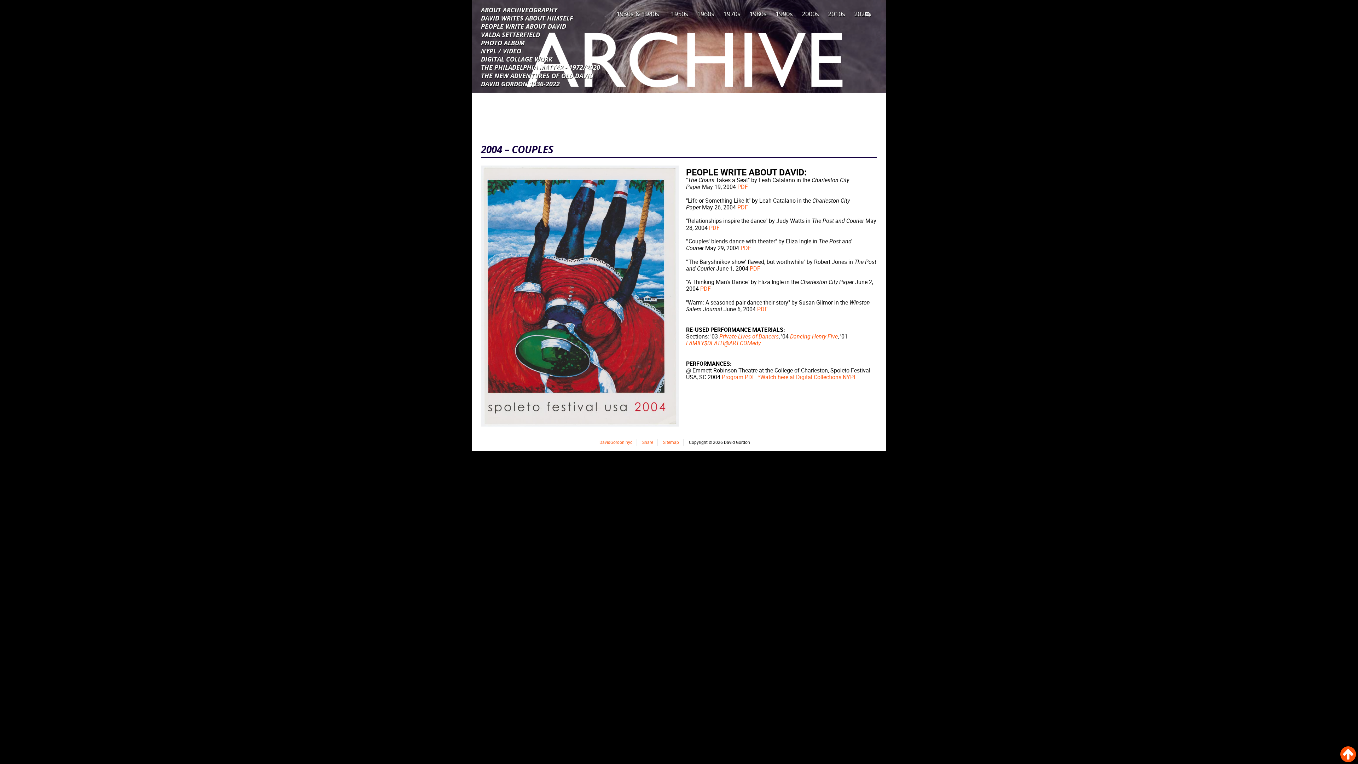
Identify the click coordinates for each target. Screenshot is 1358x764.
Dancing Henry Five (814, 336)
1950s (679, 14)
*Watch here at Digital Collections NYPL (807, 377)
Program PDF (738, 377)
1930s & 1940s (637, 14)
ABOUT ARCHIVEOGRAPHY (519, 9)
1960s (705, 14)
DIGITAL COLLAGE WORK (516, 59)
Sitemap (671, 442)
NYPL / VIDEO (501, 50)
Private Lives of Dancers (749, 336)
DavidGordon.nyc (615, 442)
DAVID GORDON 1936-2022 (520, 83)
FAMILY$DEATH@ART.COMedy (723, 343)
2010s (836, 14)
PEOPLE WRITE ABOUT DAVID (523, 26)
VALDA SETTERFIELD (510, 34)
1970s (732, 14)
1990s (784, 14)
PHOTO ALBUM (503, 42)
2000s (810, 14)
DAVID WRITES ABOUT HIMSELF (527, 18)
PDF (742, 187)
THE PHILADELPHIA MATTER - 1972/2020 (540, 67)
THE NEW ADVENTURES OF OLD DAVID (537, 75)
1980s (758, 14)
